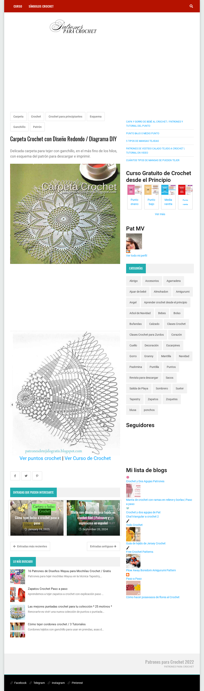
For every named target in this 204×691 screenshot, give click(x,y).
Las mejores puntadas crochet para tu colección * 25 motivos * (70, 606)
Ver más (160, 214)
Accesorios (152, 280)
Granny (148, 356)
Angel (132, 302)
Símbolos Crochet (41, 6)
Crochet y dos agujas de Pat (143, 512)
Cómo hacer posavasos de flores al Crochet (152, 597)
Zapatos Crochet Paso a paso (48, 589)
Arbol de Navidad (140, 313)
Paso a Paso (134, 578)
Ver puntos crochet (40, 458)
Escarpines (173, 345)
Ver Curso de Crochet (88, 458)
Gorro (133, 356)
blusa (132, 410)
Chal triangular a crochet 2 (142, 516)
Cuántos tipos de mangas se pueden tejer (152, 160)
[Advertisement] (65, 78)
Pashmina (135, 367)
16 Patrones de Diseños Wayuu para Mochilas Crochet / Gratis (69, 571)
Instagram (58, 682)
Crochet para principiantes (65, 116)
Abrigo (133, 280)
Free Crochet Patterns (139, 551)
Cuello (133, 345)
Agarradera (174, 280)
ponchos (149, 410)
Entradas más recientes (32, 546)
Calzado (154, 323)
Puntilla (154, 367)
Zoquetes (172, 399)
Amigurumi (182, 291)
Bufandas (135, 323)
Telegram (39, 682)
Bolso (177, 313)
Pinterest (77, 682)
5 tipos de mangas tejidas (142, 141)
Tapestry (134, 399)
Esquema (96, 116)
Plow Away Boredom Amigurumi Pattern (151, 570)
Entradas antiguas (102, 546)
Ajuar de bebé (137, 291)
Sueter (180, 388)
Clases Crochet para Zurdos (146, 334)
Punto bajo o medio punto (142, 133)
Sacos (169, 377)
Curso (18, 6)
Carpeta (18, 116)
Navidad (184, 356)
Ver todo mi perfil (136, 255)
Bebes (162, 313)
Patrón (37, 126)
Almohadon (161, 291)
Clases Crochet (176, 323)
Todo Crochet (134, 524)
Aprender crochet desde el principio (165, 302)
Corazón (176, 334)
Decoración (152, 345)
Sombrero (162, 388)
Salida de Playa (138, 388)
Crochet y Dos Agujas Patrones (145, 481)
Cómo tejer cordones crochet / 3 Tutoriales (57, 624)
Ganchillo (19, 126)
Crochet (36, 116)
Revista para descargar (143, 377)
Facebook (20, 682)
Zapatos (153, 399)
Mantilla (166, 356)
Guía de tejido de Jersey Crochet (146, 543)
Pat (128, 251)
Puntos (171, 367)
